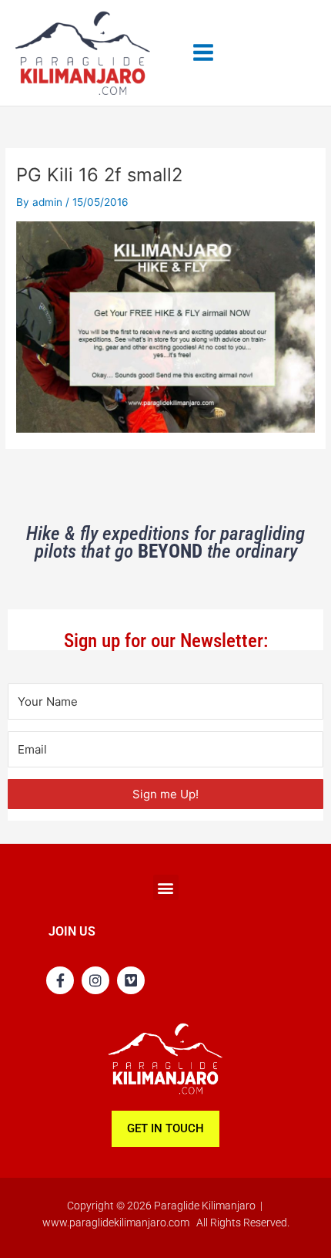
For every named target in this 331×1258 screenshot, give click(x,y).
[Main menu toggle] (203, 53)
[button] (166, 887)
